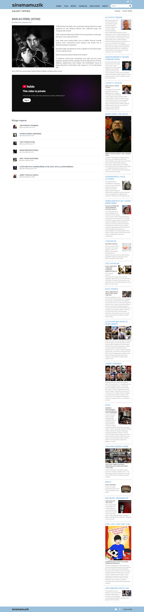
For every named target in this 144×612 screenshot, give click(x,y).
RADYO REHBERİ (110, 485)
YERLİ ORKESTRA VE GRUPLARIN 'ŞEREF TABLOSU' (111, 293)
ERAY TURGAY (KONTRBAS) (29, 158)
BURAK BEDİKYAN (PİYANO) (29, 150)
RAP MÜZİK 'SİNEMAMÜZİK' (117, 498)
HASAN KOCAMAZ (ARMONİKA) (30, 134)
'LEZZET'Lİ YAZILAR (113, 83)
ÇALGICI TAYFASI (127, 11)
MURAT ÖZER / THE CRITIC (116, 114)
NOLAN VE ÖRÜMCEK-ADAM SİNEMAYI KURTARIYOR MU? (112, 207)
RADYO (108, 482)
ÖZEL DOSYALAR (112, 263)
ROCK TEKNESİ (111, 289)
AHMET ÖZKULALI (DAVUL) (29, 175)
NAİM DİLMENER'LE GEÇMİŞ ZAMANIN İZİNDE (117, 58)
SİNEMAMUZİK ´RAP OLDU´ (110, 501)
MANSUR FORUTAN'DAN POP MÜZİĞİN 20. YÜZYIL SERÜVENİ (111, 410)
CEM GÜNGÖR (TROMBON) (29, 125)
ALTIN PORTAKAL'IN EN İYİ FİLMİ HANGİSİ (116, 323)
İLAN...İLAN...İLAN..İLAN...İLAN (117, 524)
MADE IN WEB (128, 609)
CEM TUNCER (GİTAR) (27, 142)
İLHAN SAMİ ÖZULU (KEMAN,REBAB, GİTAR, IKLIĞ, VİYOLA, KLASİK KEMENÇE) (46, 167)
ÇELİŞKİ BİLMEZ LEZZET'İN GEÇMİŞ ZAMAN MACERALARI (116, 562)
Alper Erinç (78, 40)
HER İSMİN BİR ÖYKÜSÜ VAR (117, 588)
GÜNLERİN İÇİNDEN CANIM (116, 446)
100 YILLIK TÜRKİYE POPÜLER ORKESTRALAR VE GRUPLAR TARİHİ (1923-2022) (116, 466)
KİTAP (107, 405)
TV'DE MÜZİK (110, 241)
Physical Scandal (95, 40)
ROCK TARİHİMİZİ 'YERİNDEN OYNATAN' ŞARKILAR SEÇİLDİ (111, 268)
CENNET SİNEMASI (113, 363)
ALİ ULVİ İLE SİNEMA (113, 17)
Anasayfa (117, 11)
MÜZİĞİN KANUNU (111, 244)
